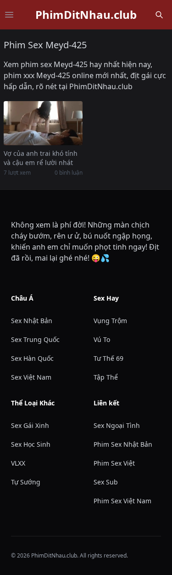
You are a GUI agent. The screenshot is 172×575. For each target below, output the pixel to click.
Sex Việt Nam (31, 377)
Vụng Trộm (110, 320)
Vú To (102, 339)
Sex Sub (106, 482)
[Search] (159, 15)
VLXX (18, 463)
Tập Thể (106, 377)
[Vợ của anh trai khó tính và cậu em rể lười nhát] (43, 123)
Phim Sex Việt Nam (122, 500)
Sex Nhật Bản (31, 320)
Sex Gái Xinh (30, 425)
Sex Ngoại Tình (117, 425)
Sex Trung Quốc (35, 339)
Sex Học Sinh (30, 444)
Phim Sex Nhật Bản (123, 444)
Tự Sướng (25, 482)
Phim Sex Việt (114, 463)
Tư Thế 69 (108, 358)
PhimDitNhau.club (86, 14)
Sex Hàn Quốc (32, 358)
